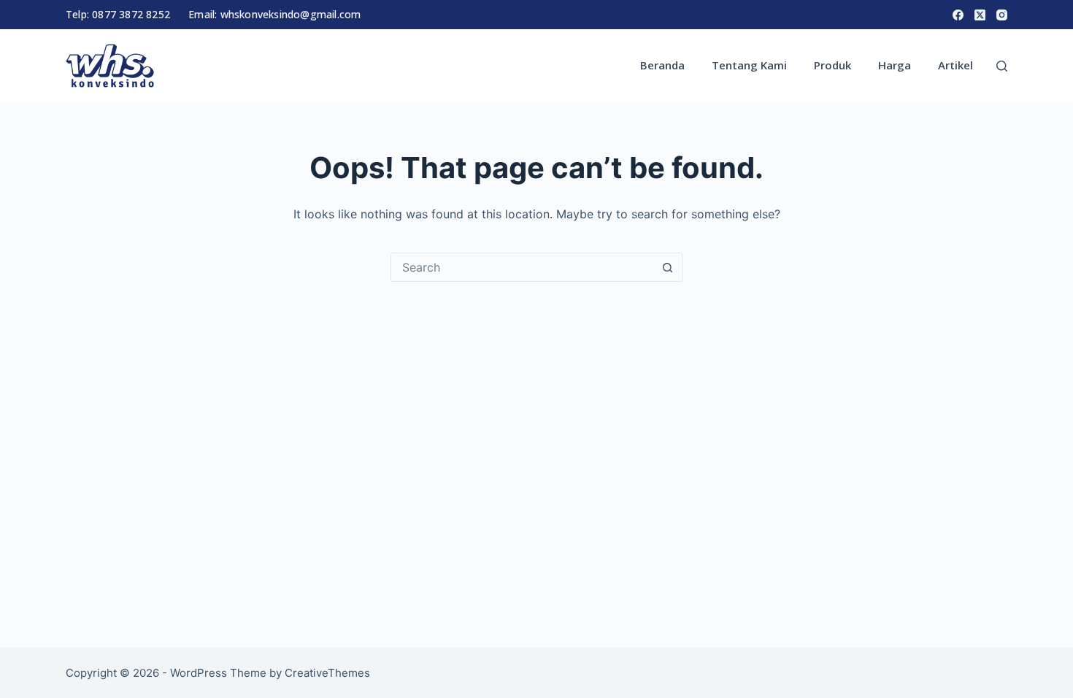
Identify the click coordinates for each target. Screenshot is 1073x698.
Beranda (662, 65)
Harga (894, 65)
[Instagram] (1001, 14)
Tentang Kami (749, 65)
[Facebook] (958, 14)
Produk (832, 65)
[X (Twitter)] (979, 14)
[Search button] (667, 267)
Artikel (955, 65)
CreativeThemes (327, 673)
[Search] (1001, 66)
